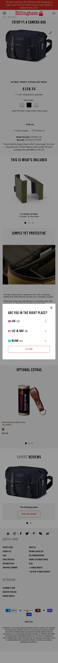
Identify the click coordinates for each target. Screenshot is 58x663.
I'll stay (29, 349)
